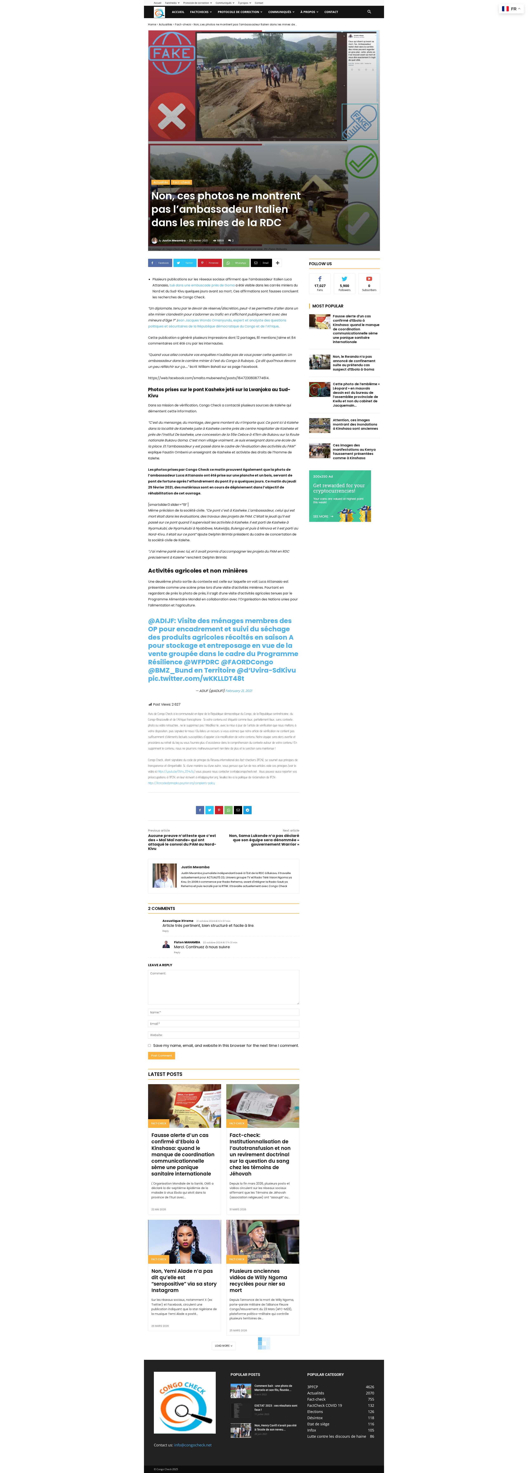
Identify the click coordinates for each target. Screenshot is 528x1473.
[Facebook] (200, 810)
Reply (166, 931)
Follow (345, 276)
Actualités (165, 24)
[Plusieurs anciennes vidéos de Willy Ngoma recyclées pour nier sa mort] (262, 1242)
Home (152, 24)
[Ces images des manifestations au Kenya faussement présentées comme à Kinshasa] (319, 450)
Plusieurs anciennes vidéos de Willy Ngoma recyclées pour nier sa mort (258, 1281)
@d (242, 670)
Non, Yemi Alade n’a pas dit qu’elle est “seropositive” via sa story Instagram (184, 1281)
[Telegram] (247, 810)
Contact (259, 2)
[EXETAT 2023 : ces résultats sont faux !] (241, 1411)
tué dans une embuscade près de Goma (202, 285)
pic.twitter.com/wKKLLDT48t (196, 678)
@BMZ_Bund (170, 670)
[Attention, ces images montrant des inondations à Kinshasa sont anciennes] (319, 425)
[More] (277, 263)
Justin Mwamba (174, 240)
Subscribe (369, 276)
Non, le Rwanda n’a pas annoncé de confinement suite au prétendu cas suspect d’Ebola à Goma (354, 363)
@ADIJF (161, 620)
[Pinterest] (219, 810)
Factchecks (171, 2)
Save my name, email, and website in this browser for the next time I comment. (226, 1045)
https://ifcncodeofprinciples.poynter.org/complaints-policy (181, 783)
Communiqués (223, 2)
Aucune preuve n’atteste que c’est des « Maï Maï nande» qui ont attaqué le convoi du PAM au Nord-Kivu (182, 842)
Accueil (157, 2)
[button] (369, 11)
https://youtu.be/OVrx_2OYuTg (176, 771)
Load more (222, 1345)
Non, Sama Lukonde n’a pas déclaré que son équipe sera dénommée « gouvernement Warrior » (264, 840)
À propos (243, 2)
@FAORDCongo (247, 662)
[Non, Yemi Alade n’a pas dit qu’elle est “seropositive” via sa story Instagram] (184, 1242)
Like (320, 276)
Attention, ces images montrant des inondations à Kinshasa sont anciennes (355, 424)
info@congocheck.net (193, 1444)
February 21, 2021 (238, 690)
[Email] (238, 810)
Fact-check (183, 24)
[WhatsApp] (228, 810)
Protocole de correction (196, 2)
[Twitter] (209, 810)
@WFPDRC (201, 662)
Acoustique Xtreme (178, 921)
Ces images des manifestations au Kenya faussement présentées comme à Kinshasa (354, 451)
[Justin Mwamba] (155, 241)
